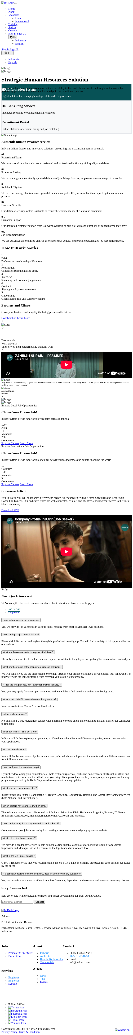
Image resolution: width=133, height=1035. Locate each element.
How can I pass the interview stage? (21, 767)
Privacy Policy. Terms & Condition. (20, 1032)
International (22, 21)
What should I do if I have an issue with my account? (29, 699)
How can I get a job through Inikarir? (21, 634)
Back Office (15, 956)
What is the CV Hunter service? (18, 856)
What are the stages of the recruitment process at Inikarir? (32, 667)
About (11, 11)
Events (43, 981)
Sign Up (21, 33)
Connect (40, 902)
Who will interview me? (14, 749)
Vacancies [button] (13, 14)
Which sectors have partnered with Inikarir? (24, 806)
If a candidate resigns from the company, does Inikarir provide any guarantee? (42, 873)
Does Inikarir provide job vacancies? (21, 620)
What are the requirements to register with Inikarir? (28, 652)
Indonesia (20, 40)
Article (12, 27)
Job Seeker (14, 609)
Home (11, 8)
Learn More (23, 318)
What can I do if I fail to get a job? (20, 731)
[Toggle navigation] (15, 3)
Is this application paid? (14, 714)
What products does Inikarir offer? (20, 788)
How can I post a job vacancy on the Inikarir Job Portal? (31, 823)
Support (12, 983)
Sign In (12, 33)
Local (18, 18)
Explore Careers (10, 443)
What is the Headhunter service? (19, 838)
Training (12, 24)
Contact (12, 30)
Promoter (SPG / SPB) (20, 952)
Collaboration (9, 318)
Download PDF (10, 510)
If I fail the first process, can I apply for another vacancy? (31, 684)
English (19, 43)
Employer (13, 612)
